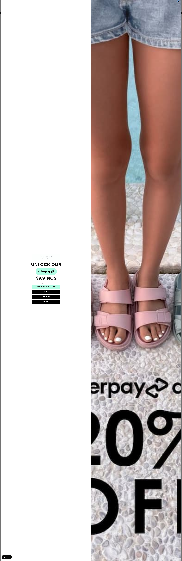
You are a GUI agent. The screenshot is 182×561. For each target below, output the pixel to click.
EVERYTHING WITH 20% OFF (46, 287)
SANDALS (46, 302)
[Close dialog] (179, 2)
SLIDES (46, 292)
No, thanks (46, 306)
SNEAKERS (46, 297)
